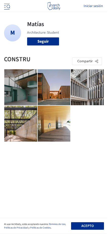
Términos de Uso (57, 224)
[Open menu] (6, 6)
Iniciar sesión (93, 6)
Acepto (87, 225)
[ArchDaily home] (53, 6)
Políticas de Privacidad (16, 227)
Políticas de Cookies (40, 227)
